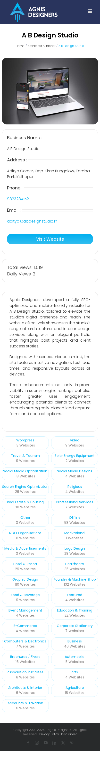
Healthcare (74, 563)
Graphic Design (25, 579)
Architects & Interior (25, 687)
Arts (74, 672)
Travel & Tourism (25, 455)
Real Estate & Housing (25, 502)
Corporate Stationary (75, 625)
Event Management (25, 610)
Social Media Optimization (25, 471)
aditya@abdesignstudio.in (32, 221)
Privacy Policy (49, 734)
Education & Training (74, 610)
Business (74, 641)
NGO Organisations (25, 533)
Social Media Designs (74, 471)
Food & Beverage (25, 594)
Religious (74, 486)
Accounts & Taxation (25, 703)
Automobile (74, 656)
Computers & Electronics (25, 641)
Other (25, 517)
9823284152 (18, 199)
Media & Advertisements (25, 548)
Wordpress (25, 440)
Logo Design (75, 548)
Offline (75, 517)
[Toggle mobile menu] (90, 11)
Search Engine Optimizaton (25, 486)
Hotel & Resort (25, 563)
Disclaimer (69, 734)
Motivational (74, 533)
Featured (74, 594)
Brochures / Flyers (25, 656)
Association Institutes (25, 672)
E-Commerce (25, 625)
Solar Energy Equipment (75, 455)
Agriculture (75, 687)
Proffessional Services (74, 502)
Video (74, 440)
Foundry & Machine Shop (75, 579)
